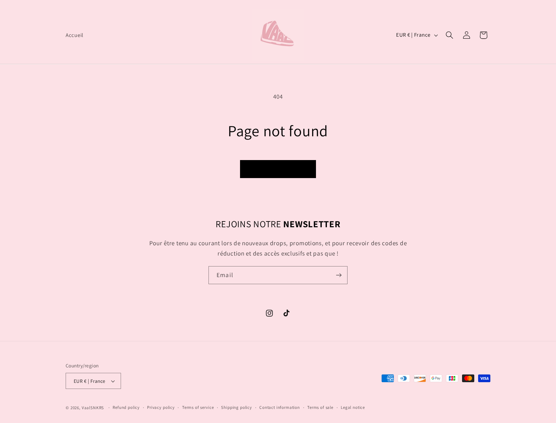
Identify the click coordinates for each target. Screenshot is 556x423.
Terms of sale (320, 407)
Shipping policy (236, 407)
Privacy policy (161, 407)
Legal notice (353, 407)
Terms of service (198, 407)
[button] (449, 35)
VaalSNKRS (93, 407)
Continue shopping (278, 169)
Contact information (279, 407)
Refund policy (126, 407)
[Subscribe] (338, 275)
